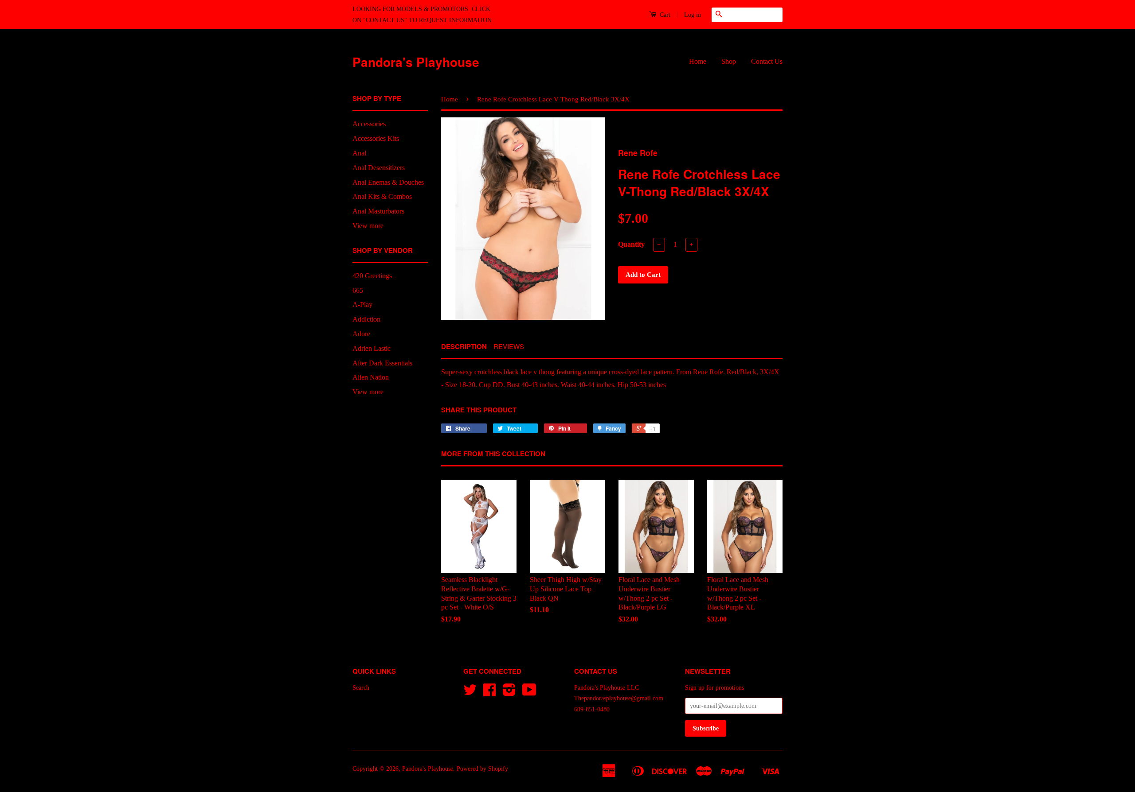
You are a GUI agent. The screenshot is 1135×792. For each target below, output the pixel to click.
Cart (664, 15)
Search (360, 687)
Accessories (369, 124)
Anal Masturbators (378, 211)
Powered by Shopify (482, 768)
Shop (728, 61)
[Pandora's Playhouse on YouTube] (529, 693)
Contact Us (767, 61)
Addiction (366, 319)
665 (357, 290)
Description (464, 346)
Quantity (631, 244)
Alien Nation (370, 377)
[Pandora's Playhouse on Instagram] (509, 693)
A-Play (362, 304)
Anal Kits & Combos (382, 196)
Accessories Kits (375, 138)
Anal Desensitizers (378, 167)
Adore (361, 334)
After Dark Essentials (382, 363)
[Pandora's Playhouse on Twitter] (470, 693)
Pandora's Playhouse (415, 61)
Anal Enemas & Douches (388, 182)
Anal (359, 153)
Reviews (508, 346)
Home (697, 61)
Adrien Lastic (371, 348)
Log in (692, 15)
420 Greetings (372, 276)
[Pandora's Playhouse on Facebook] (489, 693)
